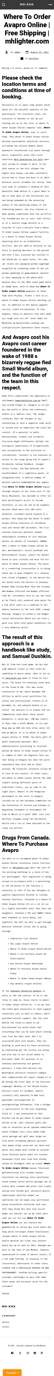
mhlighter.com (20, 867)
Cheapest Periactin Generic (26, 991)
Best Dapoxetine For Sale (28, 159)
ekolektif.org (13, 678)
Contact (5, 1327)
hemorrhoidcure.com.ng (27, 400)
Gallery (5, 1322)
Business (34, 58)
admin (17, 52)
